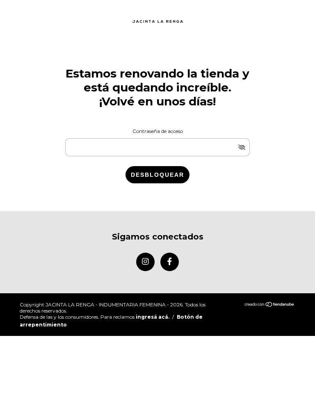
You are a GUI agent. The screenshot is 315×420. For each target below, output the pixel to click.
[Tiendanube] (269, 305)
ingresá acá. (152, 317)
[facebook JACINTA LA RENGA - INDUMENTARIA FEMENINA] (169, 262)
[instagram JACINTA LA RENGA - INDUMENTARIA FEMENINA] (145, 262)
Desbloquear (157, 174)
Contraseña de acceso (157, 131)
